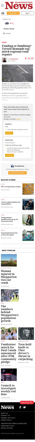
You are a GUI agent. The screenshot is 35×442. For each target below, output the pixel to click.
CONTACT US (5, 415)
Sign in (27, 13)
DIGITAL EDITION (7, 428)
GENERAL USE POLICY (8, 418)
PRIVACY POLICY (6, 420)
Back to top (25, 402)
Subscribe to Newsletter (17, 173)
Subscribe (13, 13)
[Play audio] (2, 13)
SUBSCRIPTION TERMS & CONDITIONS (14, 423)
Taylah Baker (13, 59)
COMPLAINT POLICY (7, 426)
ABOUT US (4, 413)
